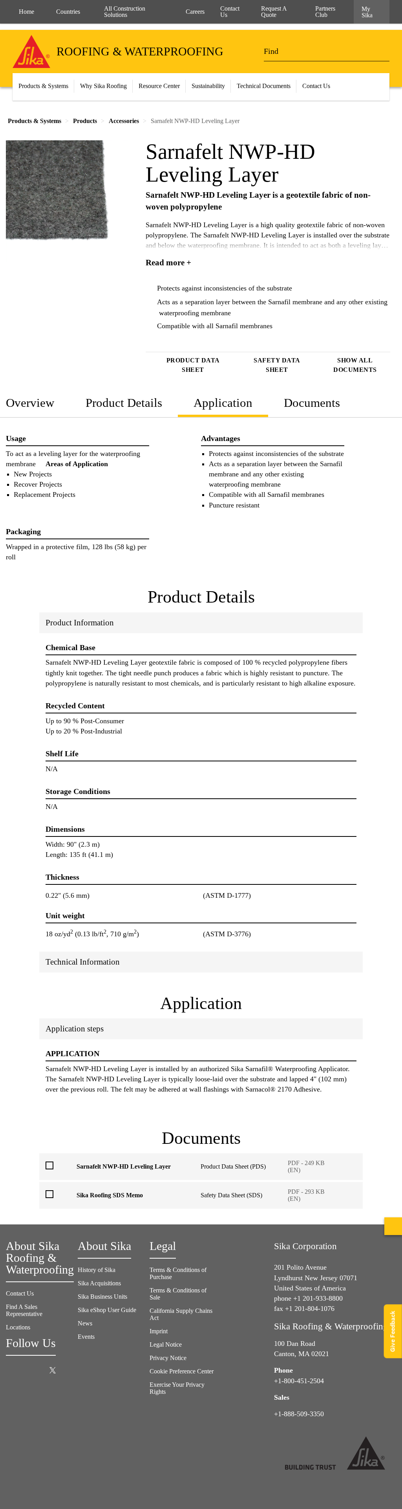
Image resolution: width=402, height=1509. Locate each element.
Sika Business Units (102, 1296)
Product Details (124, 403)
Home (26, 11)
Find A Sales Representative (24, 1310)
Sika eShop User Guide (107, 1310)
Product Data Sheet (193, 365)
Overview (30, 403)
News (85, 1323)
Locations (18, 1327)
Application (223, 403)
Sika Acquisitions (99, 1283)
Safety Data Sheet (277, 365)
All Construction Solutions (124, 11)
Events (86, 1336)
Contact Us (20, 1293)
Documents (312, 403)
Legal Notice (166, 1344)
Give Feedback (393, 1331)
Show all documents (355, 365)
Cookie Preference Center (182, 1371)
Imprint (159, 1331)
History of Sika (96, 1269)
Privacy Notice (168, 1358)
